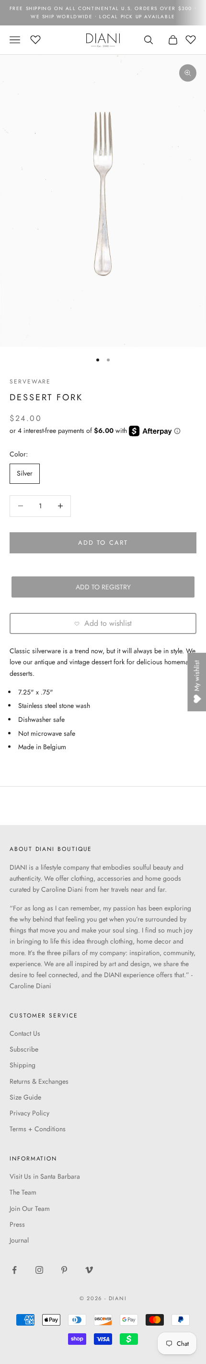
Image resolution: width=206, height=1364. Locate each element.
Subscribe (24, 1049)
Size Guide (25, 1097)
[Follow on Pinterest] (64, 1270)
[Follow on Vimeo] (89, 1270)
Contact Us (25, 1033)
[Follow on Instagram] (39, 1270)
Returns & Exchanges (39, 1081)
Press (17, 1224)
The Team (23, 1192)
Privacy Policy (29, 1113)
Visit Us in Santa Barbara (45, 1176)
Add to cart (103, 542)
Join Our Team (30, 1208)
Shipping (22, 1065)
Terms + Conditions (38, 1129)
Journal (19, 1240)
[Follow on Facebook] (14, 1270)
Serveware (30, 381)
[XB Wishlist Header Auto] (35, 38)
